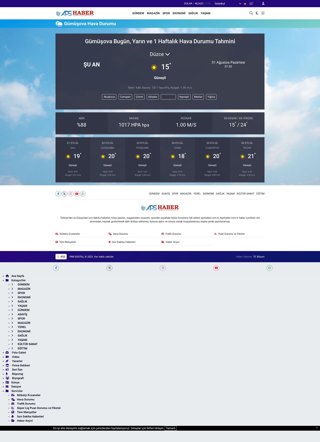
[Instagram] (70, 193)
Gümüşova (168, 96)
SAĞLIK (193, 13)
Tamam (170, 428)
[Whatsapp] (83, 193)
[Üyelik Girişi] (261, 3)
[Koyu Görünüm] (257, 13)
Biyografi (17, 378)
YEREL (197, 193)
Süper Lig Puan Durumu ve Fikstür (39, 408)
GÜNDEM (138, 13)
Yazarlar (16, 361)
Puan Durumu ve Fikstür (231, 233)
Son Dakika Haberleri (124, 242)
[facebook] (56, 268)
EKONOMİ (179, 13)
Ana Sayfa (17, 276)
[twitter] (109, 268)
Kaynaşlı (184, 96)
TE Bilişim (258, 256)
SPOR (166, 13)
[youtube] (216, 268)
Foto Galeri (18, 352)
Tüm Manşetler (67, 242)
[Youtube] (77, 193)
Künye (15, 382)
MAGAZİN (153, 13)
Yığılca (211, 96)
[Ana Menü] (262, 13)
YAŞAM (205, 13)
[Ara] (251, 13)
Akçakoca (109, 96)
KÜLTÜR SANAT (245, 193)
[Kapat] (318, 428)
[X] (64, 193)
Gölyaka (152, 96)
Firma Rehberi (20, 365)
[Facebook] (58, 193)
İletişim (16, 386)
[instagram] (163, 268)
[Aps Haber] (75, 13)
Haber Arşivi (172, 242)
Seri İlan (16, 369)
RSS (62, 256)
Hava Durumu (120, 233)
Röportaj (17, 374)
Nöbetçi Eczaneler (70, 233)
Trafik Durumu (173, 233)
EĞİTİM (260, 193)
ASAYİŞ (166, 193)
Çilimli (139, 96)
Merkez (198, 96)
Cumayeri (125, 96)
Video (15, 357)
